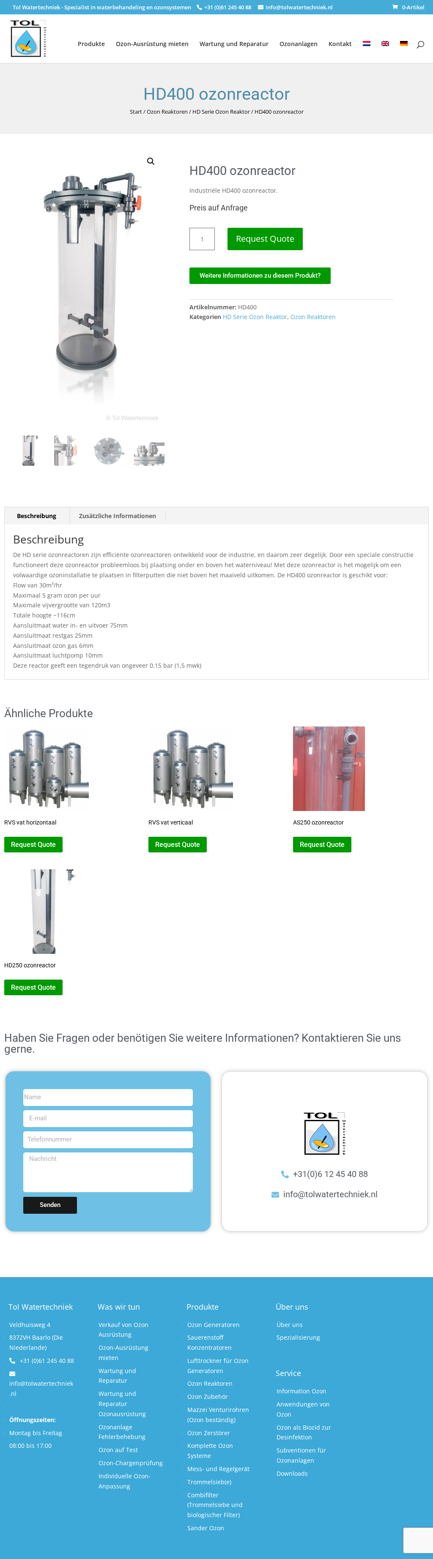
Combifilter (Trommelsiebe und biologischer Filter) (215, 1505)
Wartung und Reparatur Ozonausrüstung (122, 1404)
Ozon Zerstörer (208, 1433)
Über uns (290, 1325)
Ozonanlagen (299, 44)
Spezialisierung (298, 1337)
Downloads (292, 1473)
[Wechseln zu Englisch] (385, 46)
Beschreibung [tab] (36, 516)
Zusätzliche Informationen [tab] (117, 516)
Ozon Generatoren (213, 1325)
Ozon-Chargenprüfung (131, 1463)
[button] (151, 161)
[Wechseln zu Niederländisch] (366, 46)
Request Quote (265, 238)
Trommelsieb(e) (209, 1482)
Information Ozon (301, 1391)
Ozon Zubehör (207, 1396)
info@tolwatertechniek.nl (41, 1388)
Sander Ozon (205, 1528)
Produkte (91, 44)
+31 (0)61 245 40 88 (46, 1361)
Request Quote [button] (33, 845)
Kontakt (340, 44)
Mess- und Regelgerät (218, 1469)
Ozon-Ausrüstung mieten (152, 44)
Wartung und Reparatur (234, 44)
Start (136, 111)
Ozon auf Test (118, 1450)
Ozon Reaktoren (167, 111)
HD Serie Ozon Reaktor (221, 111)
